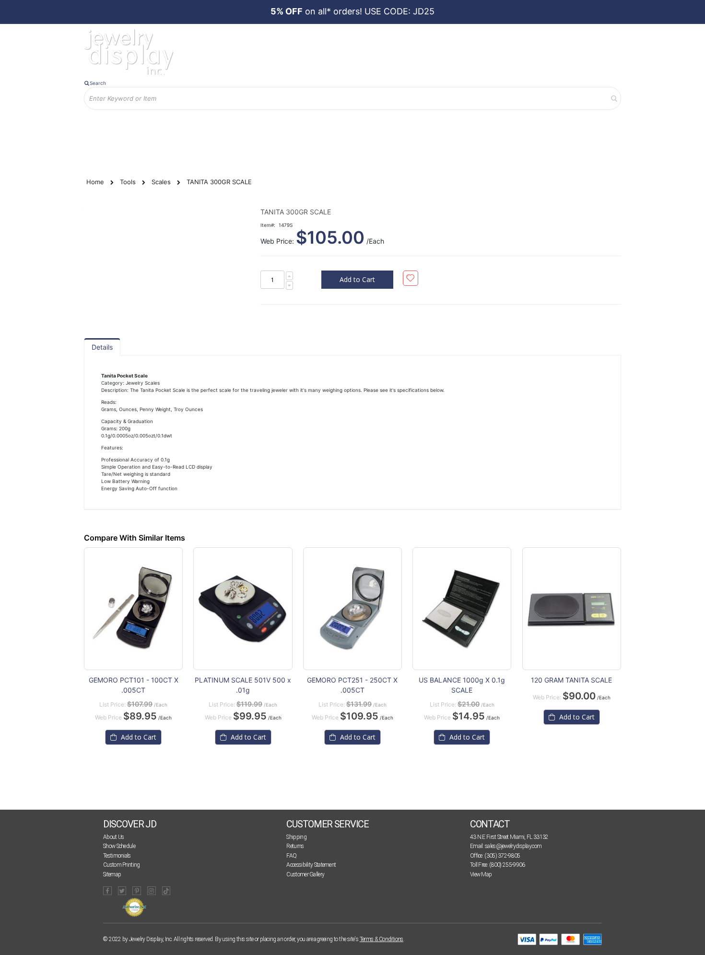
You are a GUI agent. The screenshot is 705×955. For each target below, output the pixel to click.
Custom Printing (121, 864)
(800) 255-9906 (507, 864)
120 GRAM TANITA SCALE (571, 680)
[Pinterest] (136, 890)
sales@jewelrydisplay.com (513, 846)
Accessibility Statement (311, 864)
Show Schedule (119, 846)
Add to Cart (137, 737)
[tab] (102, 346)
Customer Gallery (305, 874)
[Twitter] (122, 890)
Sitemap (112, 874)
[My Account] (184, 125)
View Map (481, 874)
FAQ (291, 855)
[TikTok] (166, 890)
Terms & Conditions (381, 939)
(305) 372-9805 (502, 855)
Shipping (296, 837)
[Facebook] (107, 890)
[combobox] (352, 98)
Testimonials (117, 855)
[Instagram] (151, 890)
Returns (295, 846)
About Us (113, 837)
